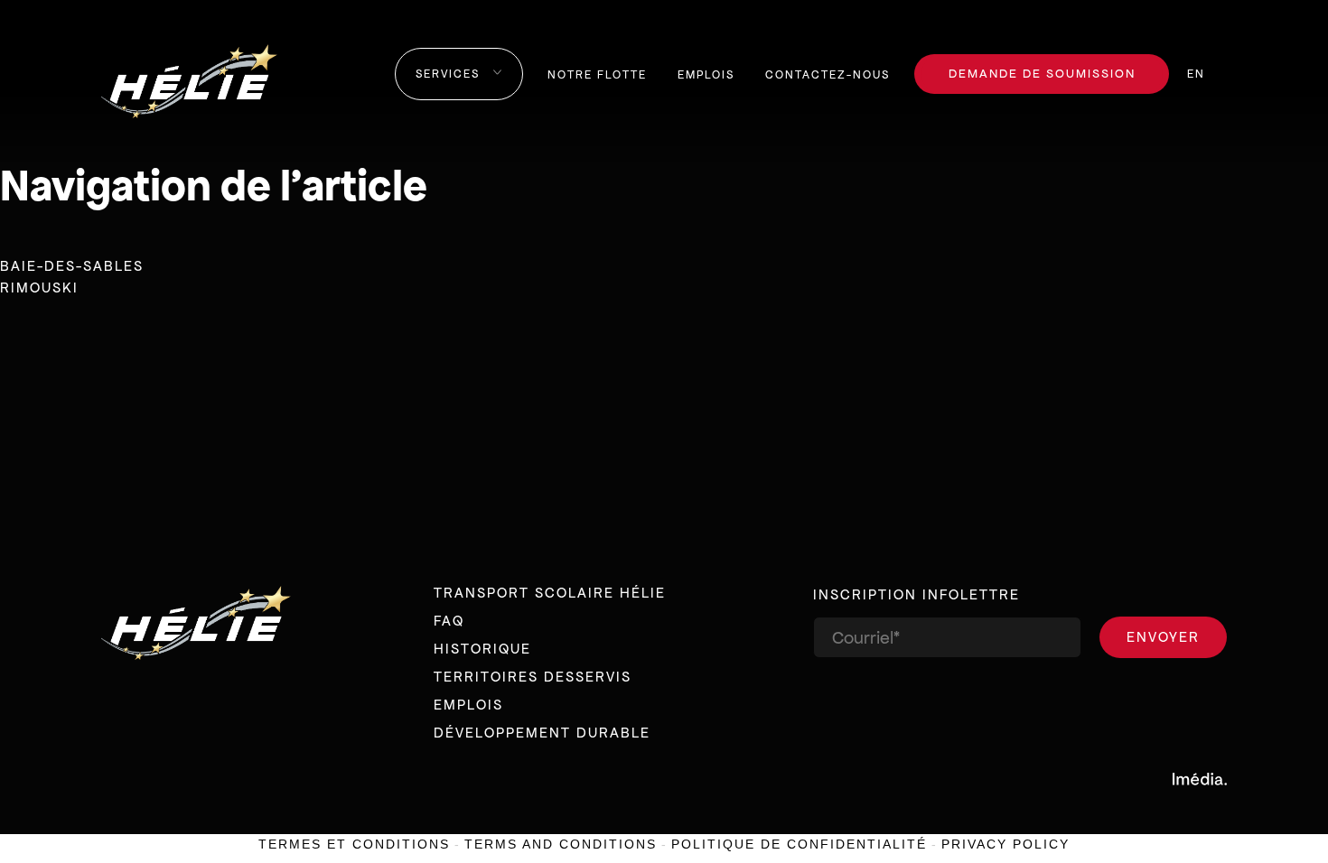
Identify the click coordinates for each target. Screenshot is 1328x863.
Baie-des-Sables (72, 266)
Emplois (706, 75)
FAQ (449, 620)
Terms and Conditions (560, 844)
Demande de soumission (1042, 73)
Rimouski (39, 287)
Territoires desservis (532, 676)
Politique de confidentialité (799, 844)
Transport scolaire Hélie (550, 592)
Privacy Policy (1005, 844)
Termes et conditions (354, 844)
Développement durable (542, 732)
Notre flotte (597, 75)
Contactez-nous (827, 75)
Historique (482, 648)
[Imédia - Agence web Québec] (1200, 778)
